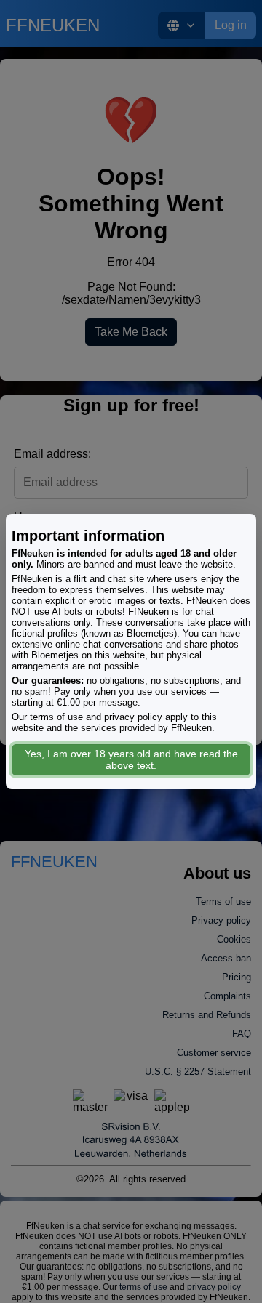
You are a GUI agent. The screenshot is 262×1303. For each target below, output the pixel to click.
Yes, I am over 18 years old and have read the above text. (131, 759)
